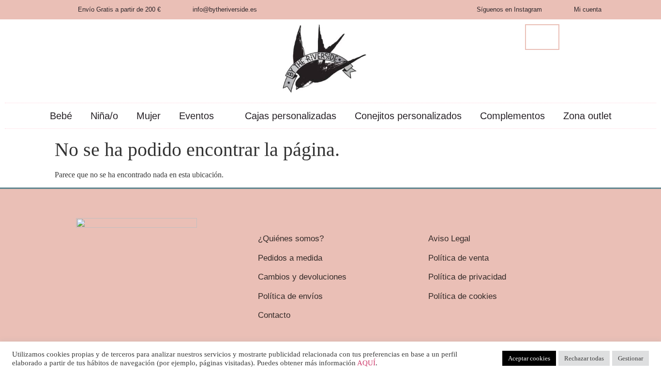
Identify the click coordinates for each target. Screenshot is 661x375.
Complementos (512, 115)
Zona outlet (587, 115)
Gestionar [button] (630, 358)
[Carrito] (542, 37)
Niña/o (104, 115)
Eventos (196, 115)
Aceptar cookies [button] (529, 358)
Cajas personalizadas (290, 115)
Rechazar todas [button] (584, 358)
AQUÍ (366, 363)
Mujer (148, 115)
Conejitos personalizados (408, 115)
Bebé (61, 115)
